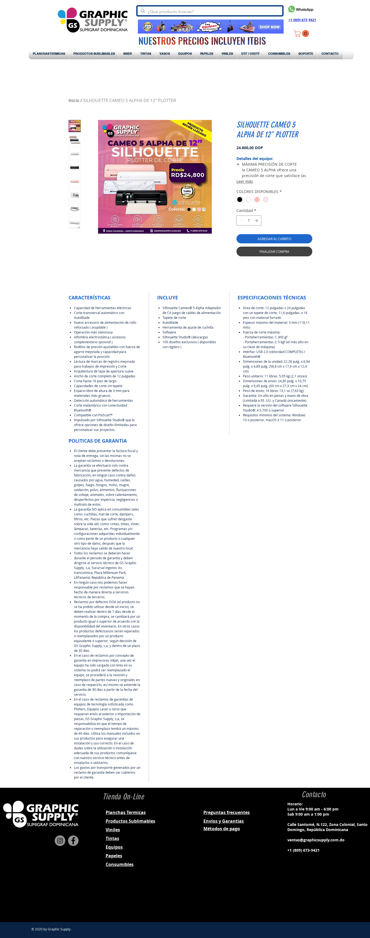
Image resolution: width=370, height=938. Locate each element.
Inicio (74, 100)
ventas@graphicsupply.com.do (316, 839)
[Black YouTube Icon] (327, 898)
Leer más (244, 181)
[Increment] (257, 220)
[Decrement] (240, 220)
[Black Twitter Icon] (320, 898)
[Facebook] (73, 840)
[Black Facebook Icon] (306, 898)
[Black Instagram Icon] (313, 898)
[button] (302, 33)
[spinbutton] (249, 220)
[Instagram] (60, 840)
